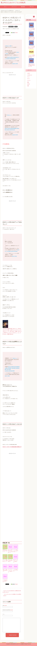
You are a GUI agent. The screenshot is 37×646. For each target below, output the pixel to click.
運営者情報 (23, 6)
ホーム (5, 6)
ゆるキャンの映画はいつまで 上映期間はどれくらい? (5, 560)
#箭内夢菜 (13, 368)
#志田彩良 (17, 368)
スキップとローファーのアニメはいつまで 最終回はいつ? (10, 571)
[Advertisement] (12, 82)
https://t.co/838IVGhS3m (12, 366)
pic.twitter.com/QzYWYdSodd (12, 251)
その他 (28, 73)
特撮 (28, 85)
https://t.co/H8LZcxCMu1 (11, 57)
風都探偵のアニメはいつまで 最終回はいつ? (5, 551)
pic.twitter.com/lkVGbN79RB (10, 370)
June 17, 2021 (7, 375)
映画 (28, 82)
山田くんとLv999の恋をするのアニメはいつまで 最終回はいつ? (10, 551)
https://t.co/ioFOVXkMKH (9, 128)
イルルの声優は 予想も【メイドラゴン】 (15, 570)
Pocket (16, 32)
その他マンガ (11, 26)
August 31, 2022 (15, 63)
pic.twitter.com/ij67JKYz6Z (10, 129)
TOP (8, 10)
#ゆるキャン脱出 (8, 45)
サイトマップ (14, 6)
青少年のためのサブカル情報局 (13, 3)
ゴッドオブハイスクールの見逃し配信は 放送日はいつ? (5, 580)
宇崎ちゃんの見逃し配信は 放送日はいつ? (5, 570)
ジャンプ (28, 80)
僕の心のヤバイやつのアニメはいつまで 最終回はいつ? (15, 561)
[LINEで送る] (13, 32)
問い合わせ (32, 6)
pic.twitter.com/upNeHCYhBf (11, 58)
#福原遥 (17, 366)
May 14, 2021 (14, 256)
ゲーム (28, 78)
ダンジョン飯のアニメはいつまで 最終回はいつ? (15, 551)
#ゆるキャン (15, 358)
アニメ (16, 26)
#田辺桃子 (10, 368)
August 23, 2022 (15, 134)
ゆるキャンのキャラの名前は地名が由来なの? (12, 446)
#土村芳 (9, 369)
